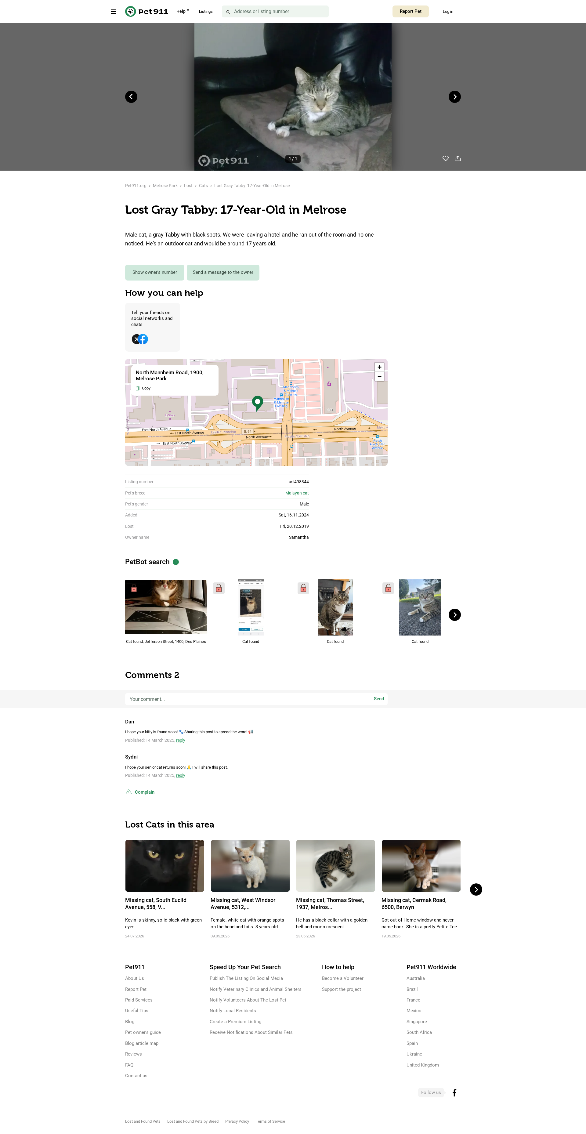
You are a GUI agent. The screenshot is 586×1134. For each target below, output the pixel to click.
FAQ (129, 1065)
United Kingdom (423, 1065)
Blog (129, 1021)
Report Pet (410, 11)
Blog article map (141, 1043)
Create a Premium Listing (235, 1021)
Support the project (341, 989)
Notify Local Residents (233, 1010)
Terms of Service (270, 1121)
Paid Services (139, 1000)
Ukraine (414, 1054)
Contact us (136, 1075)
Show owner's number (154, 272)
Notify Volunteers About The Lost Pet (248, 1000)
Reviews (133, 1054)
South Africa (419, 1032)
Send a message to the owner (223, 272)
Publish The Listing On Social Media (246, 978)
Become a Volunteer (343, 978)
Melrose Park (165, 185)
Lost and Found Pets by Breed (193, 1121)
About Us (134, 978)
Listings (206, 11)
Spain (412, 1043)
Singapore (417, 1021)
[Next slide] (455, 97)
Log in (448, 11)
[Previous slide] (131, 97)
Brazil (412, 989)
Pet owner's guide (143, 1032)
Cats (203, 185)
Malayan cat (297, 493)
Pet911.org (135, 185)
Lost (188, 185)
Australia (416, 978)
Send (379, 699)
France (413, 1000)
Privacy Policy (237, 1121)
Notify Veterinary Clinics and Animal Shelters (256, 989)
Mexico (414, 1010)
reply (180, 740)
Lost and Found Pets (143, 1121)
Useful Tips (136, 1010)
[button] (257, 404)
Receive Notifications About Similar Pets (251, 1032)
